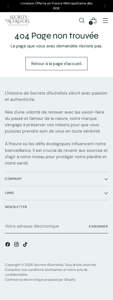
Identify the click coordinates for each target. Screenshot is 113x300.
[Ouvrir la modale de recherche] (81, 20)
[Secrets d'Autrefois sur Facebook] (8, 245)
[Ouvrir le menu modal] (105, 20)
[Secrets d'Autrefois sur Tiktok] (25, 245)
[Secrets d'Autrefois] (17, 20)
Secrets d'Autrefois (48, 265)
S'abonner (98, 226)
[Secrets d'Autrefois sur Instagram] (17, 245)
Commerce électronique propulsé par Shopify (40, 279)
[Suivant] (105, 6)
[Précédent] (8, 6)
